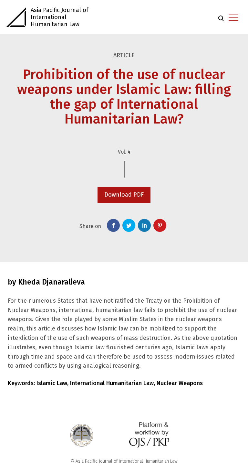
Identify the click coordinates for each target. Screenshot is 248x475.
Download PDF (124, 194)
